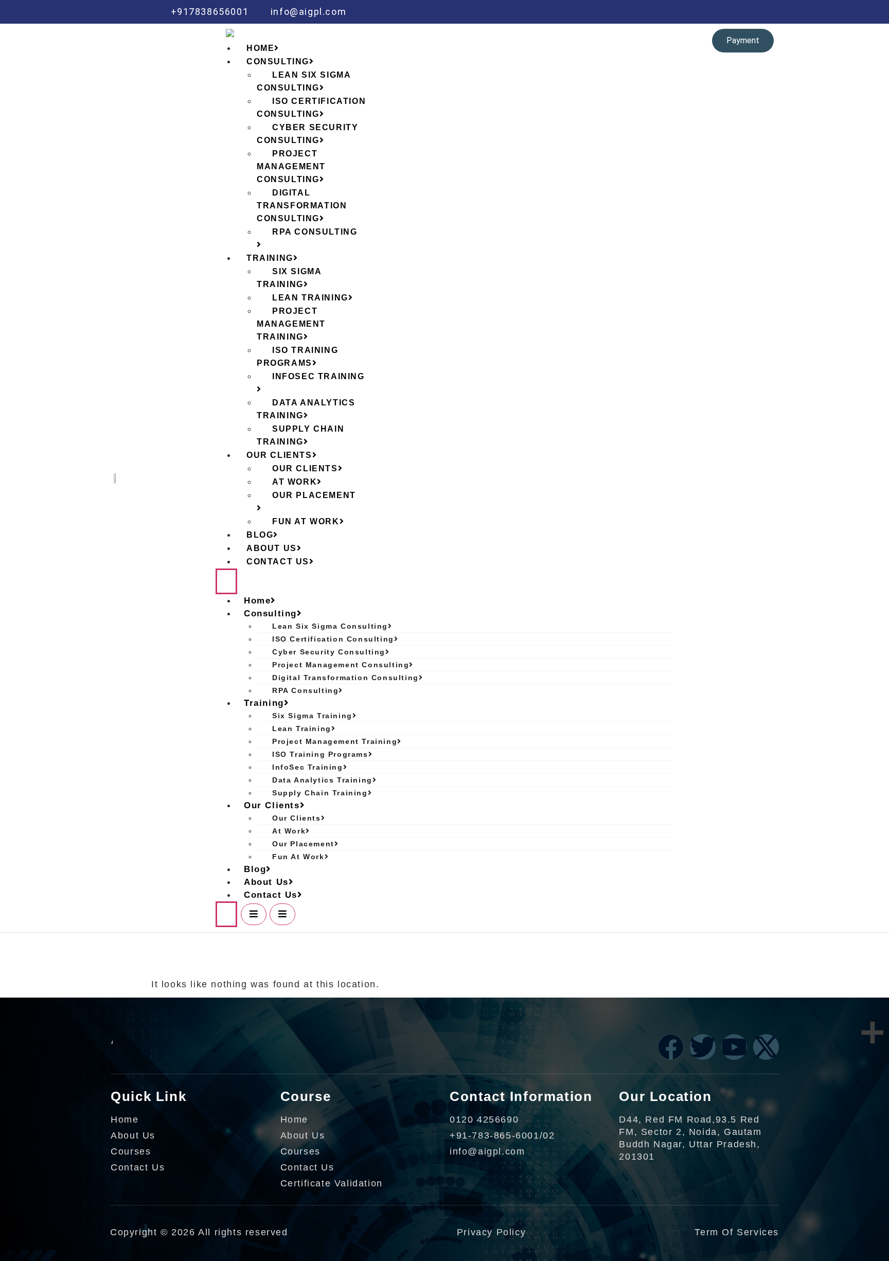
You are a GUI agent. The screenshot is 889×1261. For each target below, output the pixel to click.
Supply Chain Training (300, 435)
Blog (255, 869)
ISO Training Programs (297, 356)
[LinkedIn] (678, 12)
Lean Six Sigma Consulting (303, 81)
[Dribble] (699, 12)
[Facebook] (634, 12)
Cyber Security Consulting (307, 134)
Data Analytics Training (306, 409)
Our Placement (314, 495)
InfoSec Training (318, 376)
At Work (289, 831)
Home (257, 601)
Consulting (270, 613)
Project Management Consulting (291, 166)
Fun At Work (306, 521)
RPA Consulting (314, 231)
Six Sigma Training (289, 278)
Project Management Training (291, 324)
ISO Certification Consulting (311, 107)
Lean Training (301, 728)
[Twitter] (656, 12)
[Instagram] (722, 12)
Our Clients (272, 805)
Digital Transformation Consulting (302, 205)
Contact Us (277, 561)
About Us (266, 882)
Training (264, 703)
